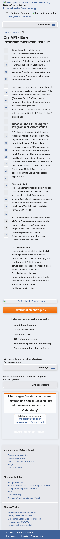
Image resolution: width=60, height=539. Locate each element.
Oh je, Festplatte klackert (20, 515)
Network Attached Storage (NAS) (24, 498)
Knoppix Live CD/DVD (18, 522)
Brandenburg (14, 494)
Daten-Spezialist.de (19, 7)
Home (6, 32)
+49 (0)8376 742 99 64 (20, 16)
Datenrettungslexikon (18, 455)
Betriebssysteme (40, 385)
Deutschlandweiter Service (21, 461)
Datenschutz (37, 536)
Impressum (11, 536)
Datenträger (43, 367)
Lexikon (15, 32)
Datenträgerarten (16, 458)
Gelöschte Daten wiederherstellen (24, 519)
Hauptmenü (44, 24)
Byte (10, 491)
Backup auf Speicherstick (20, 525)
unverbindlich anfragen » (30, 310)
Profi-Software (15, 467)
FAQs (10, 464)
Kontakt (24, 536)
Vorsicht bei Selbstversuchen (22, 512)
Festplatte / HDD (16, 482)
